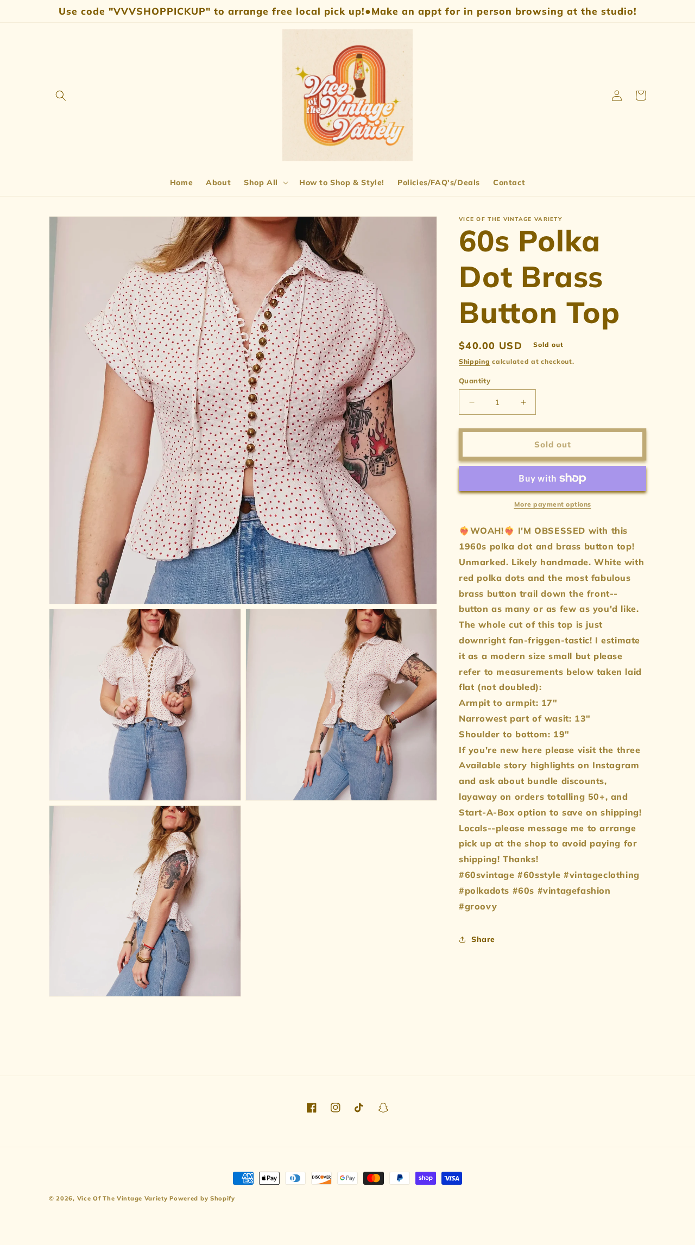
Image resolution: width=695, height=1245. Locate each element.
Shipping (474, 361)
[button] (61, 96)
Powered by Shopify (202, 1198)
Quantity (474, 380)
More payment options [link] (552, 504)
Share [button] (483, 939)
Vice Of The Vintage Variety (122, 1198)
